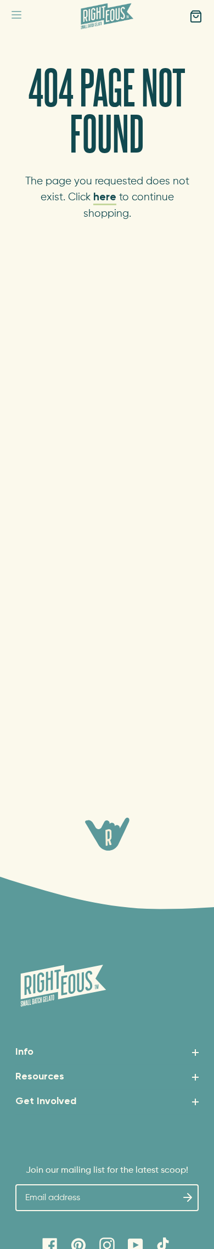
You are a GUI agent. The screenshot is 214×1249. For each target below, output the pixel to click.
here (104, 197)
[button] (16, 16)
